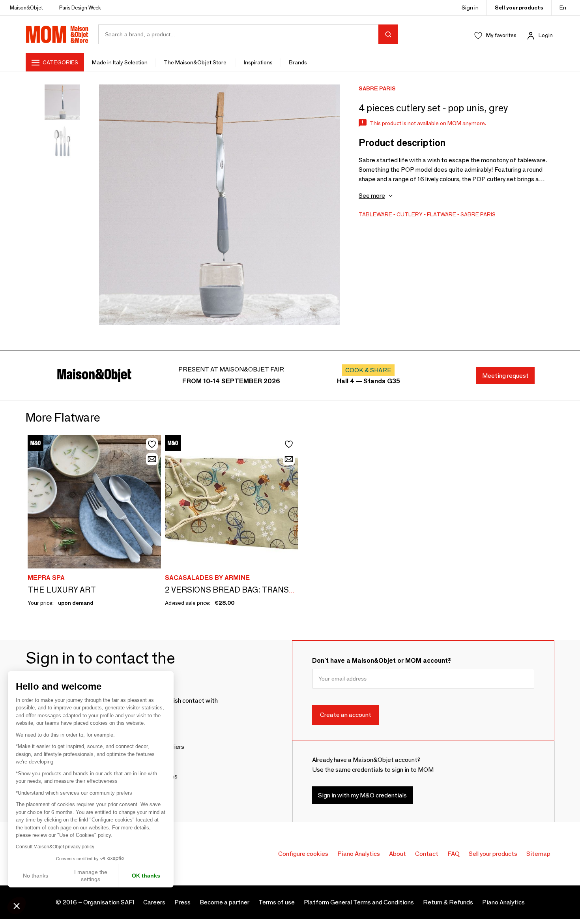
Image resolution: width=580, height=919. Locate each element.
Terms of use (276, 902)
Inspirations (258, 62)
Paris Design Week (80, 7)
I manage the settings (90, 875)
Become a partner (224, 902)
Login (546, 35)
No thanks (35, 875)
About (397, 853)
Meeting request (505, 375)
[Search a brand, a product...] (388, 34)
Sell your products (519, 7)
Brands (298, 62)
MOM (57, 34)
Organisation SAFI (108, 902)
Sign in (470, 7)
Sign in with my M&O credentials (362, 795)
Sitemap (538, 853)
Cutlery (410, 214)
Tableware (375, 214)
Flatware (441, 214)
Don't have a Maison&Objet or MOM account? (381, 660)
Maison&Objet (26, 7)
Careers (154, 902)
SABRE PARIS (478, 214)
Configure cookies (303, 853)
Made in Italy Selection (120, 62)
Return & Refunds (448, 902)
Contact (426, 853)
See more (372, 195)
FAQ (453, 853)
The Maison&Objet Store (196, 62)
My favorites (501, 35)
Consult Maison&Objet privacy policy (55, 847)
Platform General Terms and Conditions (359, 902)
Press (182, 902)
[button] (16, 905)
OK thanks (146, 875)
